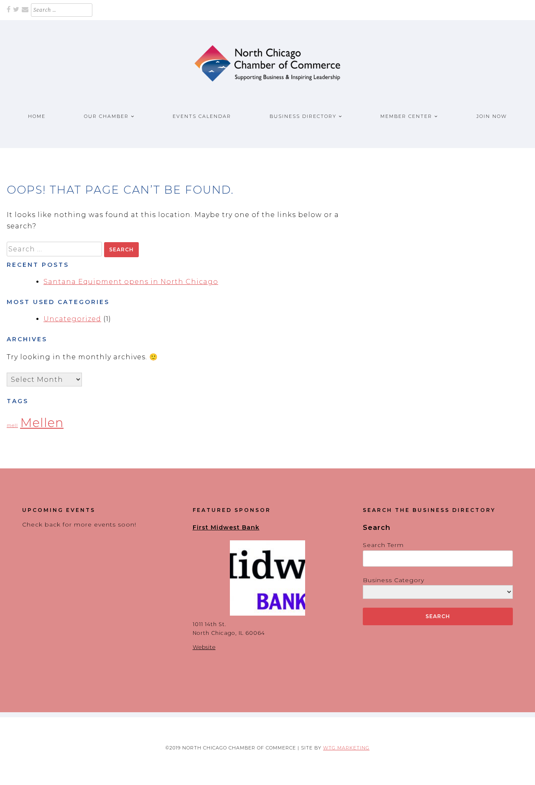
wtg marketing (346, 748)
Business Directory (303, 116)
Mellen (42, 422)
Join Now (491, 116)
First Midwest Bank (226, 527)
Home (37, 116)
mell (12, 425)
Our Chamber (106, 116)
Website (204, 647)
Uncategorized (72, 319)
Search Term (383, 545)
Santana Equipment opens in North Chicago (130, 282)
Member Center (406, 116)
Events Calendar (202, 116)
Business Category (393, 580)
